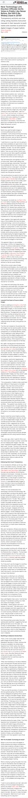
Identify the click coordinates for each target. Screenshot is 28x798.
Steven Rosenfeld (6, 30)
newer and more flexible (8, 179)
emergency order (18, 305)
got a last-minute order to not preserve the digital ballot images (13, 651)
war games (15, 247)
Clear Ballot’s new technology (9, 470)
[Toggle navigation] (4, 2)
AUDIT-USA (14, 786)
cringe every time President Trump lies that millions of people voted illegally (13, 255)
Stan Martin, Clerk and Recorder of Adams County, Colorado (14, 113)
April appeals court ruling (8, 349)
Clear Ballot (12, 119)
